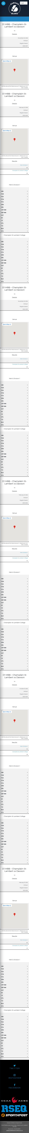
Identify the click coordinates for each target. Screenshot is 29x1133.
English (22, 3)
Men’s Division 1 (24, 165)
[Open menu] (3, 3)
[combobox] (23, 3)
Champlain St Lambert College (20, 170)
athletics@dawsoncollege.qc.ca (14, 1130)
